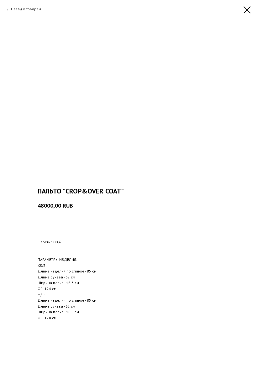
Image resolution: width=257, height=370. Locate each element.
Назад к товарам (26, 9)
